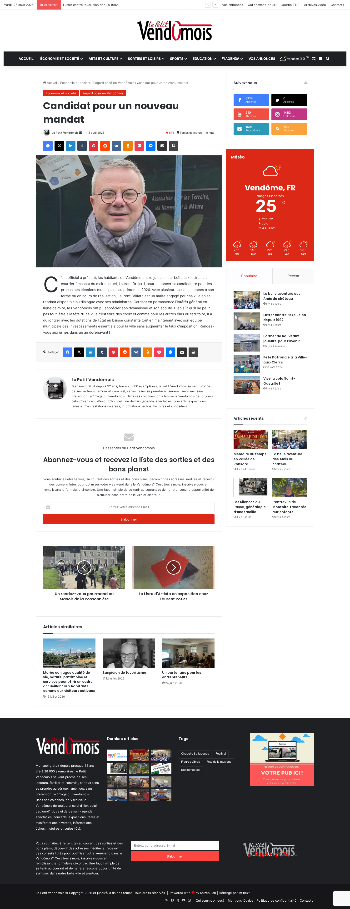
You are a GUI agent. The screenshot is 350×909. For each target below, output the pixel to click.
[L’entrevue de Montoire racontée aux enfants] (289, 487)
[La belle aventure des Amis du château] (247, 300)
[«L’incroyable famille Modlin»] (161, 768)
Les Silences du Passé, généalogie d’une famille (250, 507)
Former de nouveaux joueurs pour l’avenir (281, 338)
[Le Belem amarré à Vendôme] (117, 795)
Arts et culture (104, 58)
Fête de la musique (218, 761)
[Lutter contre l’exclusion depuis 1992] (247, 321)
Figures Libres (190, 761)
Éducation (202, 58)
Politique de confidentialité (276, 900)
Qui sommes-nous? (262, 5)
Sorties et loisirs (144, 58)
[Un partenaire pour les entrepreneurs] (188, 653)
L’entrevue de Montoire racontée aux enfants (289, 507)
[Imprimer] (173, 146)
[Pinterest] (93, 146)
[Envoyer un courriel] (80, 132)
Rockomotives (190, 769)
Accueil (26, 58)
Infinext (244, 893)
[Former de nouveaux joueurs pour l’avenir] (247, 343)
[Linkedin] (70, 146)
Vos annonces (232, 5)
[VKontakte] (116, 146)
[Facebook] (48, 146)
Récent (293, 276)
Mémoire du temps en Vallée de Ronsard (250, 459)
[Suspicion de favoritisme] (129, 653)
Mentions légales (240, 900)
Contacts (337, 5)
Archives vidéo (315, 5)
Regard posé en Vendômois (113, 83)
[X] (59, 146)
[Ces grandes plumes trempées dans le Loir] (117, 782)
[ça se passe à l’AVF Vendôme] (117, 755)
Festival (220, 753)
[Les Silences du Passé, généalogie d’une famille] (251, 487)
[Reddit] (105, 146)
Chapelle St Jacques (195, 753)
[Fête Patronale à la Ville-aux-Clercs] (247, 364)
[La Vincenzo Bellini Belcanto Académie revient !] (139, 795)
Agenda (232, 58)
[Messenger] (150, 146)
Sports (176, 58)
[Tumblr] (82, 146)
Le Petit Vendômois (65, 132)
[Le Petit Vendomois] (175, 30)
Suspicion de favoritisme (124, 672)
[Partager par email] (162, 146)
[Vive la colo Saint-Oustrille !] (247, 385)
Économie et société (59, 58)
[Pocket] (139, 146)
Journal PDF (290, 5)
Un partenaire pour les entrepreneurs (181, 674)
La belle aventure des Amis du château (281, 296)
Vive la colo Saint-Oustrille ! (279, 381)
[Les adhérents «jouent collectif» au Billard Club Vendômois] (161, 795)
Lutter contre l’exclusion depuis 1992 (90, 5)
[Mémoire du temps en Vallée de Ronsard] (251, 439)
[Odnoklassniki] (128, 146)
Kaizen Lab (208, 893)
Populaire (249, 276)
